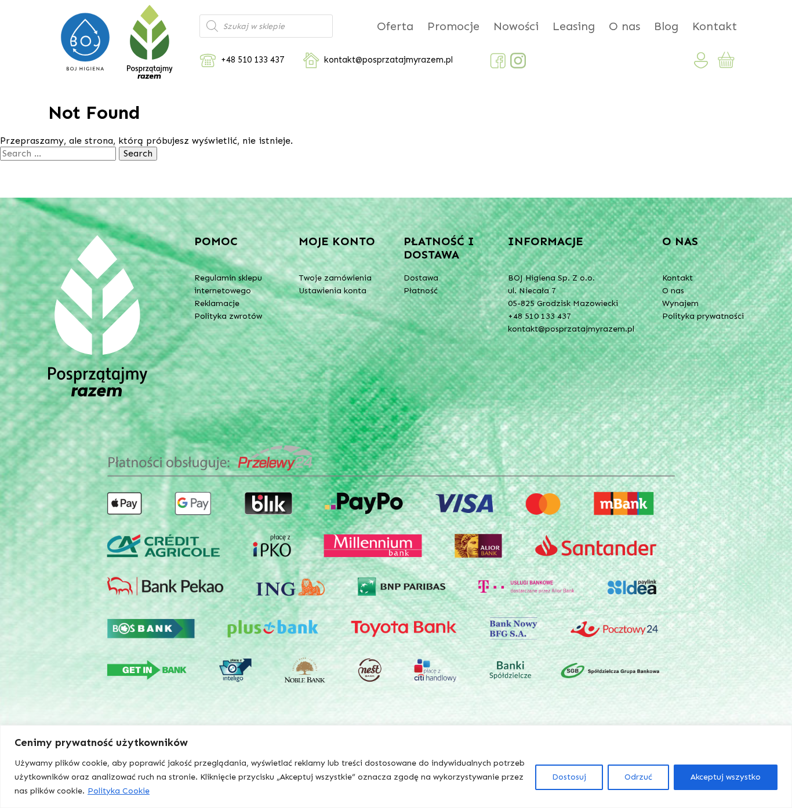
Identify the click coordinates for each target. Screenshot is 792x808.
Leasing (574, 26)
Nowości (516, 26)
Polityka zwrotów (228, 316)
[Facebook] (498, 60)
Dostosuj (569, 777)
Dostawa (421, 278)
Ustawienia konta (332, 291)
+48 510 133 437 (252, 60)
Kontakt (714, 26)
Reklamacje (216, 303)
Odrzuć (638, 777)
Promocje (453, 26)
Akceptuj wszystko (726, 777)
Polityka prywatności (703, 316)
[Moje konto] (701, 60)
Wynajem (680, 303)
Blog (666, 26)
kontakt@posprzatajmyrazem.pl (388, 60)
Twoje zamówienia (335, 278)
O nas (624, 26)
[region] (396, 766)
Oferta (395, 26)
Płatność (421, 291)
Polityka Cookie (119, 791)
